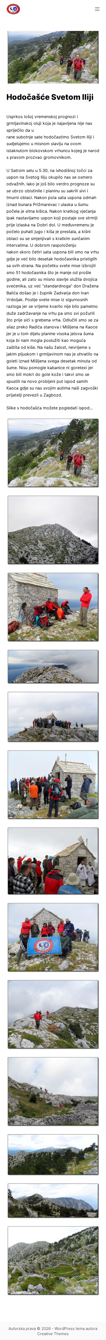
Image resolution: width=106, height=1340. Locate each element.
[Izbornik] (97, 9)
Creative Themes (53, 1333)
